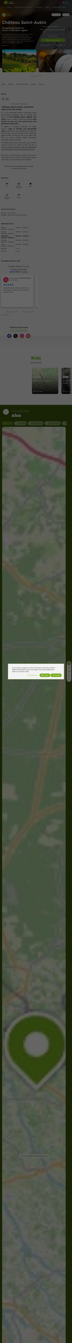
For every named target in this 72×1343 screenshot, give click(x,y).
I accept (57, 675)
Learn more (33, 675)
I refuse (45, 675)
